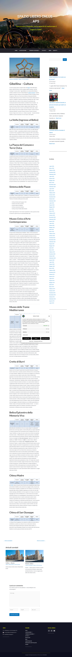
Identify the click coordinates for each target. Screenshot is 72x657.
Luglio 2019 (51, 278)
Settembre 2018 (52, 298)
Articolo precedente (7, 540)
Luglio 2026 (51, 166)
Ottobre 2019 (51, 274)
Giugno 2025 (51, 178)
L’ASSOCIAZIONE (22, 50)
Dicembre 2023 (52, 196)
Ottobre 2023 (51, 198)
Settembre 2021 (52, 241)
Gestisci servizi (25, 334)
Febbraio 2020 (52, 270)
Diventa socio (27, 637)
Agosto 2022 (51, 221)
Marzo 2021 (51, 249)
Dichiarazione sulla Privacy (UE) (31, 642)
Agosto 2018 (51, 301)
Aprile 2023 (51, 209)
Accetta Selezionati (45, 338)
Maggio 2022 (52, 227)
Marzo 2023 (51, 211)
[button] (49, 316)
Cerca (65, 59)
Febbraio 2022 (52, 233)
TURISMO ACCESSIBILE (34, 50)
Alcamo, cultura (29, 563)
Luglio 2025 (51, 176)
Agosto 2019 (51, 276)
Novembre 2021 (52, 239)
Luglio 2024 (51, 188)
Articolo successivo (41, 540)
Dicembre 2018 (52, 292)
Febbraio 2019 (52, 288)
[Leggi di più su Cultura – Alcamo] (15, 555)
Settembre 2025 (52, 174)
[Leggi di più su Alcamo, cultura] (34, 556)
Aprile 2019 (51, 284)
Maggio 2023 (52, 207)
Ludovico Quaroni (31, 92)
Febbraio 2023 (52, 213)
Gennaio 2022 (52, 235)
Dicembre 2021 (52, 237)
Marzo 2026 (51, 168)
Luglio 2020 (51, 262)
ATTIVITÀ (44, 50)
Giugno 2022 (51, 225)
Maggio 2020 (52, 266)
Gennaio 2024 (52, 194)
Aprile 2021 (51, 247)
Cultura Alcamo (11, 564)
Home (16, 50)
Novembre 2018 (52, 294)
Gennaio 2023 (52, 215)
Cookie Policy (31, 341)
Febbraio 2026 (52, 170)
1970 (12, 485)
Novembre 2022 (52, 217)
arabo (29, 87)
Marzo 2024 (51, 190)
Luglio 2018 (51, 303)
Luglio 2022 (51, 223)
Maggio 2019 (52, 282)
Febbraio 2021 (52, 252)
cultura (20, 79)
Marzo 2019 (51, 286)
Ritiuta (36, 338)
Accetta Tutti (26, 338)
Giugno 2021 (51, 243)
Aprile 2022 (51, 229)
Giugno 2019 (51, 280)
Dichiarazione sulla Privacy (38, 341)
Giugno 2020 (51, 264)
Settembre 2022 (52, 219)
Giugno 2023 (51, 205)
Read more (58, 118)
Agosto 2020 (51, 260)
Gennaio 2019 (52, 290)
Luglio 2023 (51, 203)
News (50, 50)
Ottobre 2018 (51, 296)
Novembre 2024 (52, 184)
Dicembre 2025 (52, 172)
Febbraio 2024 (52, 192)
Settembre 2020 (52, 258)
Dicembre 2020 (52, 254)
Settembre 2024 (52, 186)
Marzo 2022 (51, 231)
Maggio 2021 (52, 245)
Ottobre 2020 (51, 256)
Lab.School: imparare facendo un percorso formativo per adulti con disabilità (57, 105)
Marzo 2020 (51, 268)
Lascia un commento (13, 79)
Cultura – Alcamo (10, 563)
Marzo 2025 (51, 182)
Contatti (55, 50)
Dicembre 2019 (52, 272)
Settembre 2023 (52, 200)
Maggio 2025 (52, 180)
